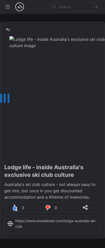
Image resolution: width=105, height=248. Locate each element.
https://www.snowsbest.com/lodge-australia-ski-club (56, 223)
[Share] (85, 207)
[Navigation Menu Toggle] (7, 6)
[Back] (7, 29)
